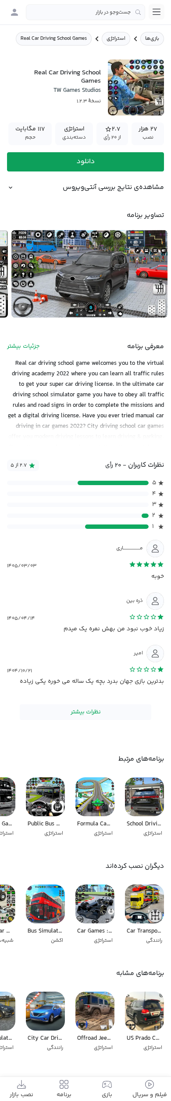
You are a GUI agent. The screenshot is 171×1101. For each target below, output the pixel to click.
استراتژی (116, 39)
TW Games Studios (77, 90)
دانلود (86, 161)
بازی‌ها (152, 39)
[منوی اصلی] (156, 12)
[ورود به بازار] (14, 12)
